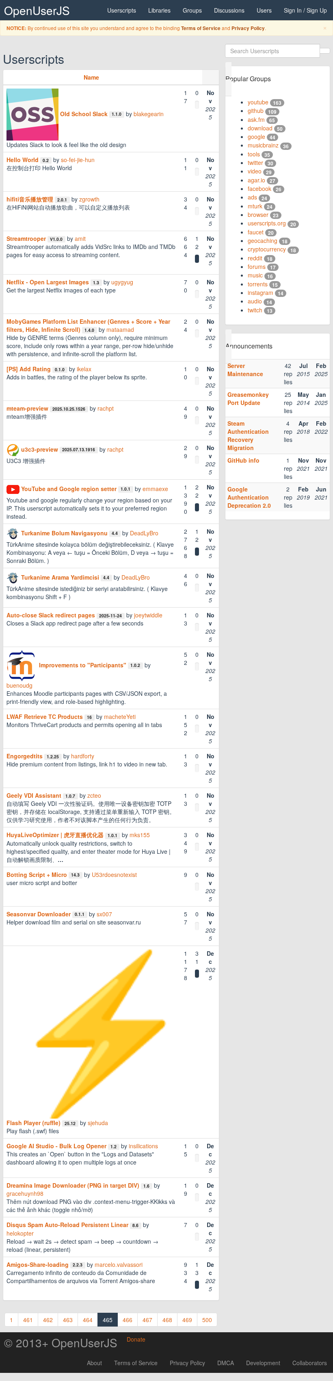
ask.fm (256, 119)
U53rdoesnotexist (114, 874)
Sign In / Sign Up (305, 10)
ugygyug (122, 282)
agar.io (256, 180)
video (255, 171)
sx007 (104, 914)
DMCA (225, 1363)
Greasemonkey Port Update (248, 398)
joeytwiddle (148, 615)
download (260, 128)
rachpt (105, 408)
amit (80, 238)
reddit (255, 258)
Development (263, 1363)
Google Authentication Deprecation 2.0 (249, 497)
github (256, 110)
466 (127, 1320)
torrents (258, 284)
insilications (143, 1146)
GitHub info (243, 460)
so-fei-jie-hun (78, 160)
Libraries (159, 10)
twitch (255, 310)
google (256, 136)
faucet (256, 232)
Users (264, 10)
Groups (192, 10)
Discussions (229, 10)
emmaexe (155, 489)
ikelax (84, 369)
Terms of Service (201, 28)
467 (147, 1320)
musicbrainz (263, 145)
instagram (260, 292)
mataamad (120, 329)
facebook (259, 188)
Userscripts (121, 10)
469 (187, 1320)
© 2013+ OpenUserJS (60, 1342)
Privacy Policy (248, 28)
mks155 (140, 835)
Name (91, 77)
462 (48, 1320)
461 (28, 1320)
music (255, 275)
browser (258, 214)
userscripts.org (267, 223)
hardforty (82, 756)
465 (107, 1320)
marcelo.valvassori (119, 1264)
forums (257, 266)
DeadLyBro (144, 533)
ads (252, 197)
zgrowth (89, 199)
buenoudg (19, 685)
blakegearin (149, 114)
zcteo (94, 795)
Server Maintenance (245, 369)
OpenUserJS (37, 10)
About (94, 1363)
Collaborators (309, 1363)
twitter (255, 162)
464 (88, 1320)
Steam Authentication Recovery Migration (248, 435)
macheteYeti (120, 716)
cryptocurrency (267, 249)
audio (255, 301)
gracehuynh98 (24, 1193)
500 (207, 1320)
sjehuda (98, 1123)
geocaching (262, 240)
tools (254, 154)
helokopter (20, 1233)
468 (167, 1320)
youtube (258, 102)
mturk (255, 206)
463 (68, 1320)
